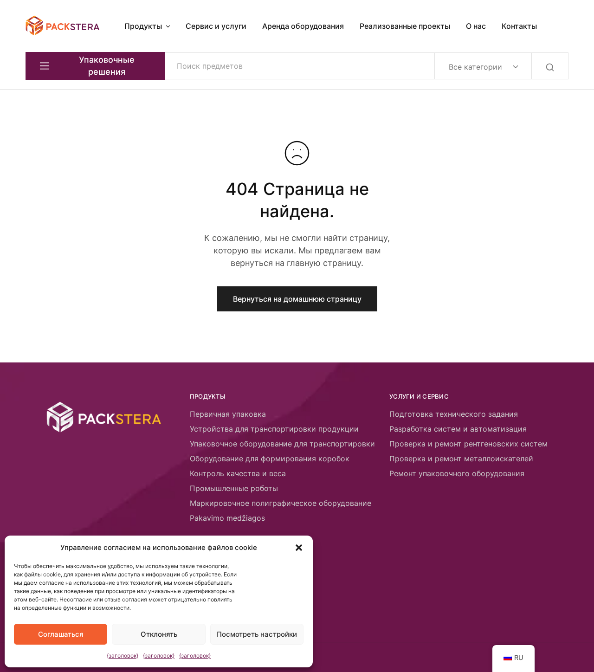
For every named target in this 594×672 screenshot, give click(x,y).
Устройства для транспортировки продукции (274, 428)
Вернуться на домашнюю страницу (297, 299)
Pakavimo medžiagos (227, 518)
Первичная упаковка (228, 414)
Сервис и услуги (216, 26)
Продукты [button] (143, 26)
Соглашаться (61, 634)
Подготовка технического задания (453, 414)
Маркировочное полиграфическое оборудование (280, 503)
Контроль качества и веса (238, 473)
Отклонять (159, 634)
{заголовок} (122, 655)
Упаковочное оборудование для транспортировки (282, 443)
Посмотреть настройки (257, 634)
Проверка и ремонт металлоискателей (461, 458)
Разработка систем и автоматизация (458, 428)
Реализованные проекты (405, 26)
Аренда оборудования (303, 26)
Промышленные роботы (234, 488)
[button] (298, 547)
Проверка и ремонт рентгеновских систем (468, 443)
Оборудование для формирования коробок (269, 458)
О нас (476, 26)
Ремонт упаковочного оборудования (456, 473)
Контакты (519, 26)
